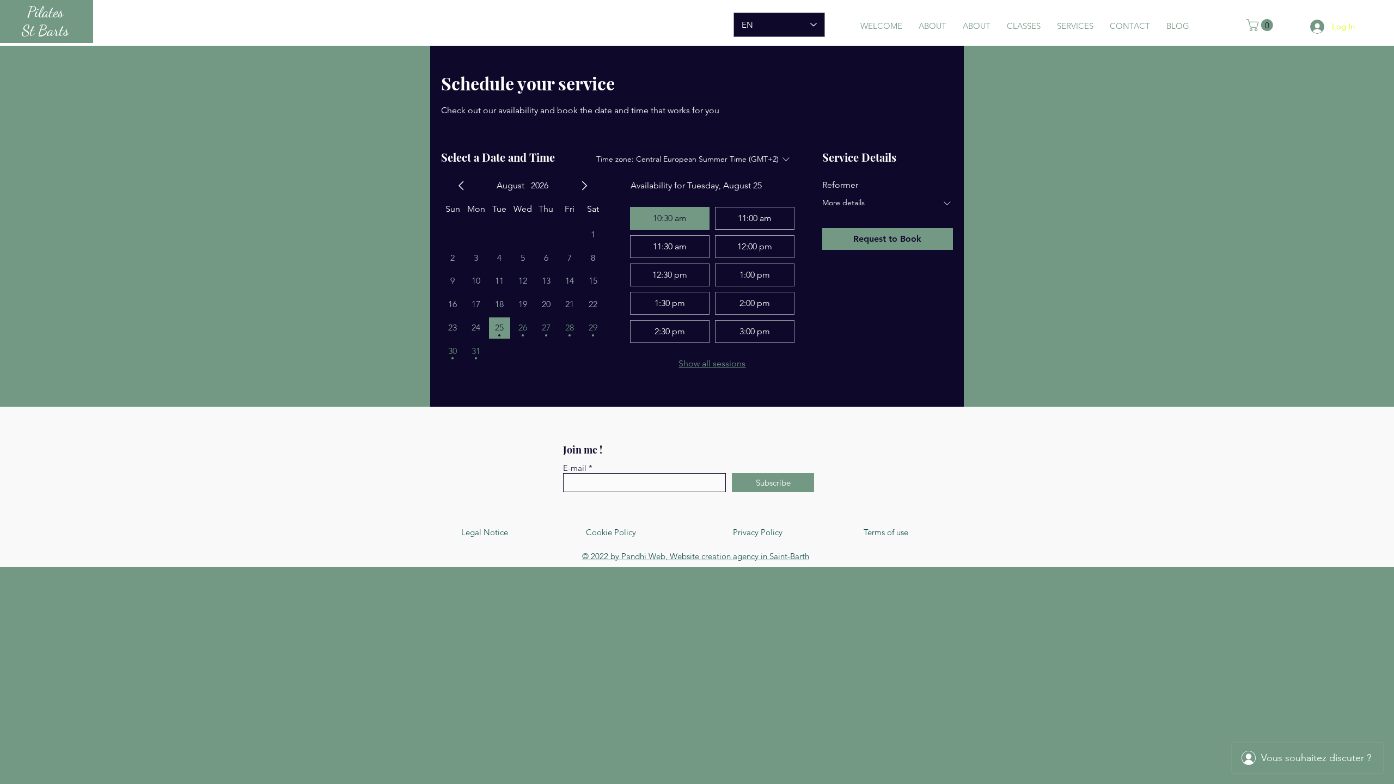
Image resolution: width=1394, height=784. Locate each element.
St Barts (45, 30)
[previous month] (461, 185)
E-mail (574, 468)
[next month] (584, 185)
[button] (1261, 25)
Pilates (45, 12)
